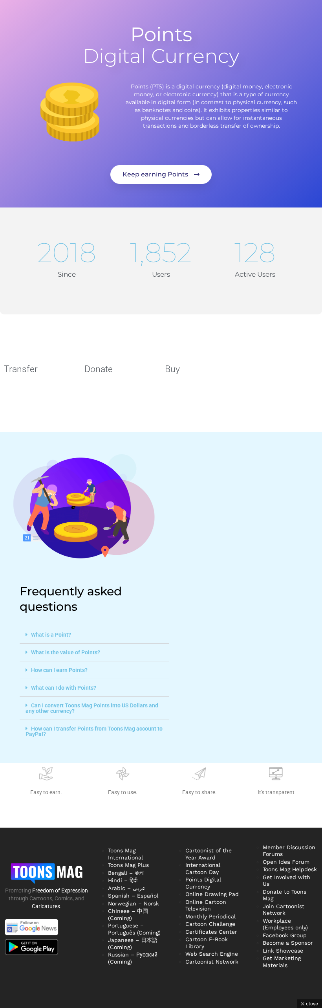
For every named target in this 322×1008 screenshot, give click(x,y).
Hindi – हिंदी (122, 880)
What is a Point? (51, 635)
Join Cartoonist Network (283, 909)
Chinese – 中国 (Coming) (128, 914)
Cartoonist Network (211, 961)
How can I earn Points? (59, 670)
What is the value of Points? (65, 652)
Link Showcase (283, 950)
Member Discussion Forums (289, 850)
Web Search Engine (211, 954)
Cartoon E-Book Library (206, 942)
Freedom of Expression (60, 890)
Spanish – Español (133, 895)
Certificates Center (211, 932)
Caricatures (46, 906)
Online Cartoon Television (205, 905)
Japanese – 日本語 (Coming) (132, 943)
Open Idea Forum (286, 862)
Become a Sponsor (288, 943)
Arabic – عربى (126, 888)
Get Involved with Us (286, 880)
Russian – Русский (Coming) (132, 958)
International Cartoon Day (202, 868)
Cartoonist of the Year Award (208, 854)
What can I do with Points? (63, 688)
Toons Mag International (125, 854)
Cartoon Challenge (210, 924)
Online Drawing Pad (212, 894)
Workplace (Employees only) (285, 924)
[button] (94, 635)
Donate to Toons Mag (284, 895)
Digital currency (161, 45)
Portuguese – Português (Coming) (134, 929)
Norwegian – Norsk (133, 903)
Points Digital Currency (203, 883)
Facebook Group (285, 935)
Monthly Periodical (210, 916)
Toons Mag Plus (128, 865)
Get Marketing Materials (282, 961)
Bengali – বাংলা (126, 873)
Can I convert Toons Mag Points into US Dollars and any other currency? (92, 708)
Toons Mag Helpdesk (290, 869)
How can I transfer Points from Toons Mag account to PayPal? (94, 731)
